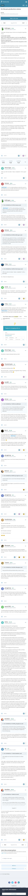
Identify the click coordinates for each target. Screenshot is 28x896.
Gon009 (7, 382)
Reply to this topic (14, 18)
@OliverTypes (4, 310)
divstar (6, 399)
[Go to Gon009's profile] (2, 382)
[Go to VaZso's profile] (2, 622)
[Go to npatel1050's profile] (2, 607)
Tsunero (7, 562)
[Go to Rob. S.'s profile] (2, 431)
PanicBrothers (8, 519)
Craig (6, 264)
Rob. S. (6, 430)
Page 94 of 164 (14, 23)
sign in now (3, 853)
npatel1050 (8, 606)
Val (5, 748)
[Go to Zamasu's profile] (2, 184)
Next (23, 23)
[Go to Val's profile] (2, 749)
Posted (10, 29)
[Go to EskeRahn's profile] (2, 719)
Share (14, 865)
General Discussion (14, 14)
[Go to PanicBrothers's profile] (2, 520)
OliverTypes (8, 167)
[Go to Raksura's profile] (2, 471)
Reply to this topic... (8, 858)
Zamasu (7, 183)
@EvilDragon (4, 187)
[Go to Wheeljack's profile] (2, 546)
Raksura (7, 471)
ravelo (6, 287)
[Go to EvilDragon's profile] (2, 29)
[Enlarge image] (14, 328)
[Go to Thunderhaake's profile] (2, 364)
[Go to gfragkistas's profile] (2, 456)
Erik (3, 12)
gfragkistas (8, 455)
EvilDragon (7, 28)
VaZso (6, 622)
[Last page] (26, 23)
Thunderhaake (9, 364)
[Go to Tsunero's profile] (2, 563)
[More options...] (25, 29)
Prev (4, 23)
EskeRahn (7, 719)
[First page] (2, 23)
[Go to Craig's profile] (2, 264)
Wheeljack (7, 545)
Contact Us (14, 885)
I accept (15, 893)
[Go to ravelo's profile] (2, 287)
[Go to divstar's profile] (2, 399)
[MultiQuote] (2, 155)
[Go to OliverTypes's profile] (2, 168)
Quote (5, 155)
